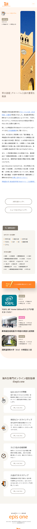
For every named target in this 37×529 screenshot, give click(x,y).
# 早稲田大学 (5, 24)
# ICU (30, 343)
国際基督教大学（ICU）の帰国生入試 (17, 349)
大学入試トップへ (18, 201)
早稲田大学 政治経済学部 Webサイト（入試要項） (18, 181)
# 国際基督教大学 (23, 343)
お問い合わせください (19, 177)
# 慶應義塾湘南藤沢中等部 (25, 324)
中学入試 (21, 317)
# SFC (20, 326)
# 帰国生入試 (13, 24)
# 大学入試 (21, 301)
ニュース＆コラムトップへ (18, 210)
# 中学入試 (29, 323)
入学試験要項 (12, 130)
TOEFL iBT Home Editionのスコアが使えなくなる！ (18, 310)
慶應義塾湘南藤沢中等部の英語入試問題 (18, 331)
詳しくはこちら (18, 408)
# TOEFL (28, 303)
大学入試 (4, 19)
